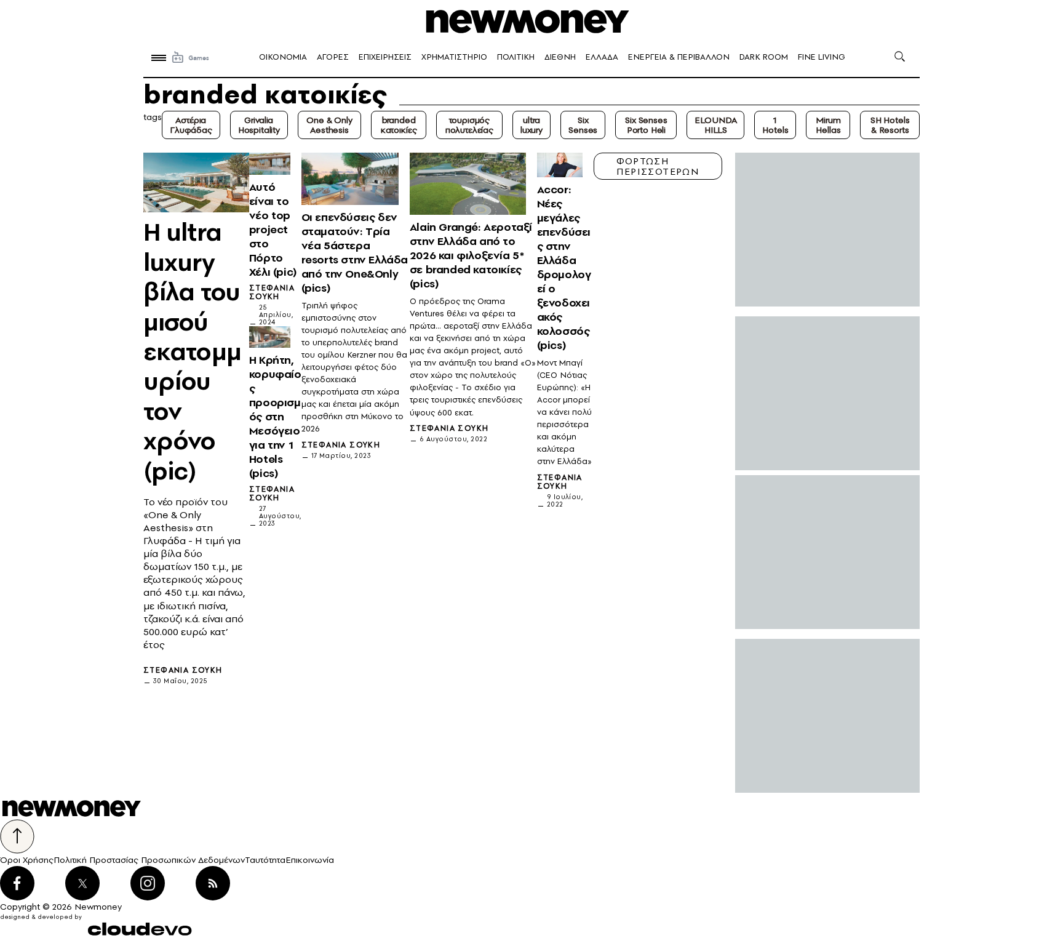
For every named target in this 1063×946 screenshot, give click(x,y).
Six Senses (582, 125)
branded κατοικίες (399, 125)
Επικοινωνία (309, 860)
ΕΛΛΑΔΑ (602, 57)
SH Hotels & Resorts (890, 125)
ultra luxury (531, 125)
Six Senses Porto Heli (646, 125)
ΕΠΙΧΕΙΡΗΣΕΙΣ (385, 57)
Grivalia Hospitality (259, 125)
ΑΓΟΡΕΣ (333, 57)
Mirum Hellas (828, 125)
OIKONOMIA (283, 57)
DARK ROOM (763, 57)
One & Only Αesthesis (329, 125)
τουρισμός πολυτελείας (469, 125)
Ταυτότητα (265, 860)
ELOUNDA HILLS (715, 125)
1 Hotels (775, 125)
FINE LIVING (821, 57)
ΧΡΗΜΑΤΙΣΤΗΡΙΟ (454, 57)
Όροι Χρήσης (27, 860)
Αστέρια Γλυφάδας (191, 125)
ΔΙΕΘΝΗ (560, 57)
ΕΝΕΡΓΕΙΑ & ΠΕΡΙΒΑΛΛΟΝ (679, 57)
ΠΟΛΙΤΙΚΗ (516, 57)
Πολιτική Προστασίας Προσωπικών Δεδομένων (149, 860)
